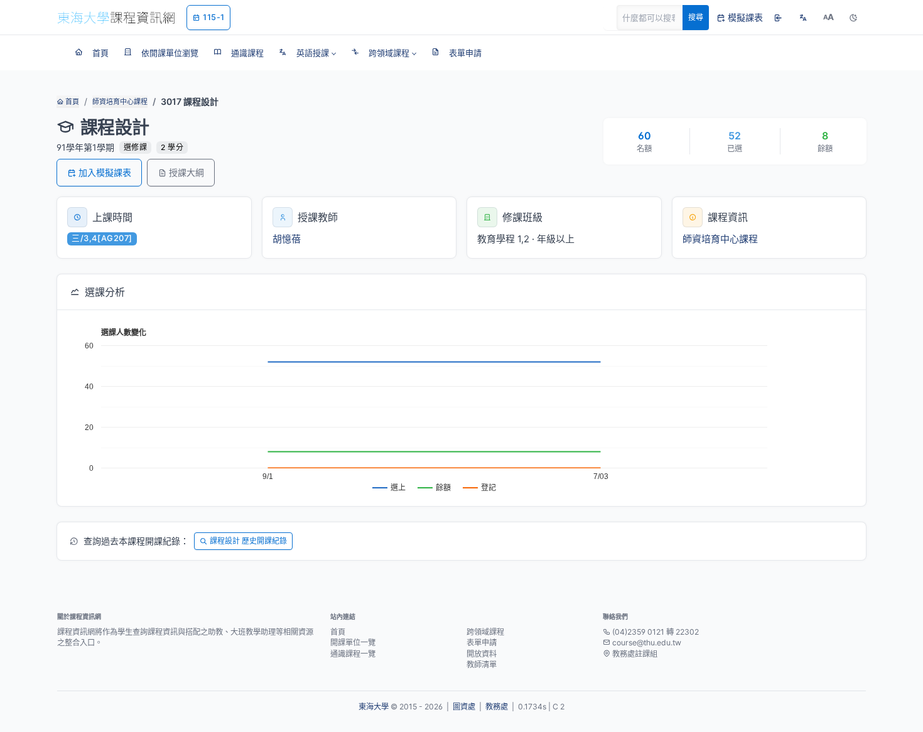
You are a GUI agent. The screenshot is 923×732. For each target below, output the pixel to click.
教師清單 (482, 664)
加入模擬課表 (104, 172)
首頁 (71, 101)
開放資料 (482, 654)
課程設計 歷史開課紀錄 (248, 541)
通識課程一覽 (352, 654)
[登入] (778, 17)
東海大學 (374, 706)
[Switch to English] (803, 17)
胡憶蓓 (287, 239)
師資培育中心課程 (120, 101)
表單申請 (482, 642)
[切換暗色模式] (853, 17)
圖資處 (464, 706)
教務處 (496, 706)
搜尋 (695, 17)
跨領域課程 (485, 632)
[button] (307, 52)
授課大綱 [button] (186, 172)
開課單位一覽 (352, 642)
